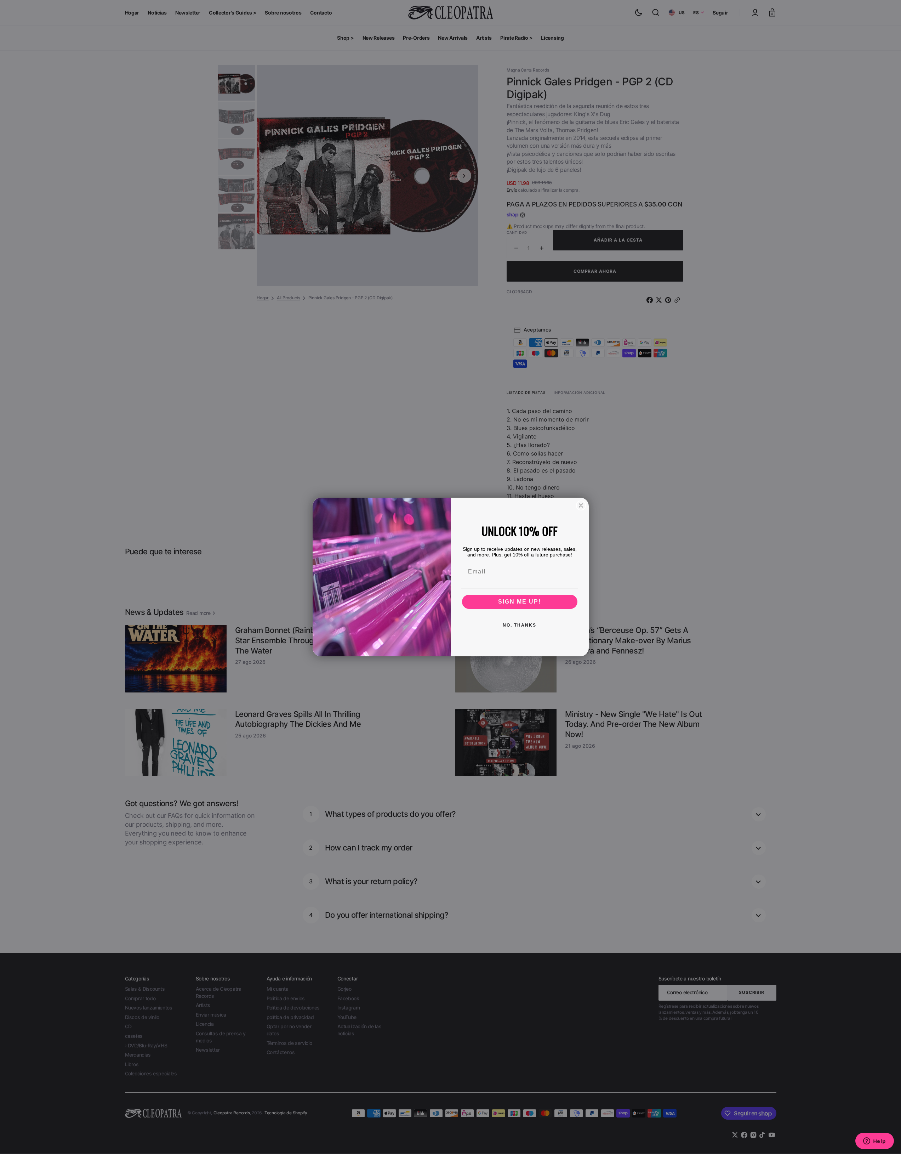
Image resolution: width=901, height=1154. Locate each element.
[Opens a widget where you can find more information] (874, 1141)
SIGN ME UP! (519, 602)
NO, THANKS (519, 625)
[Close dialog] (581, 505)
